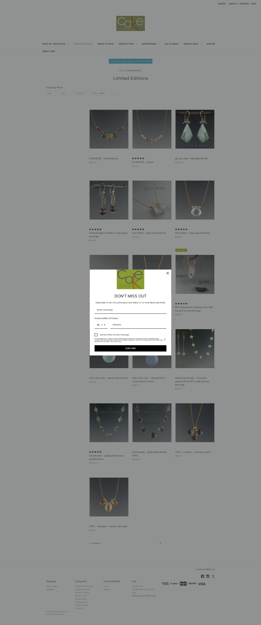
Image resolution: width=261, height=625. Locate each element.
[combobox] (101, 325)
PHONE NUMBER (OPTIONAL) (106, 318)
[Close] (167, 273)
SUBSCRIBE (130, 348)
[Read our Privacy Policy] (164, 339)
